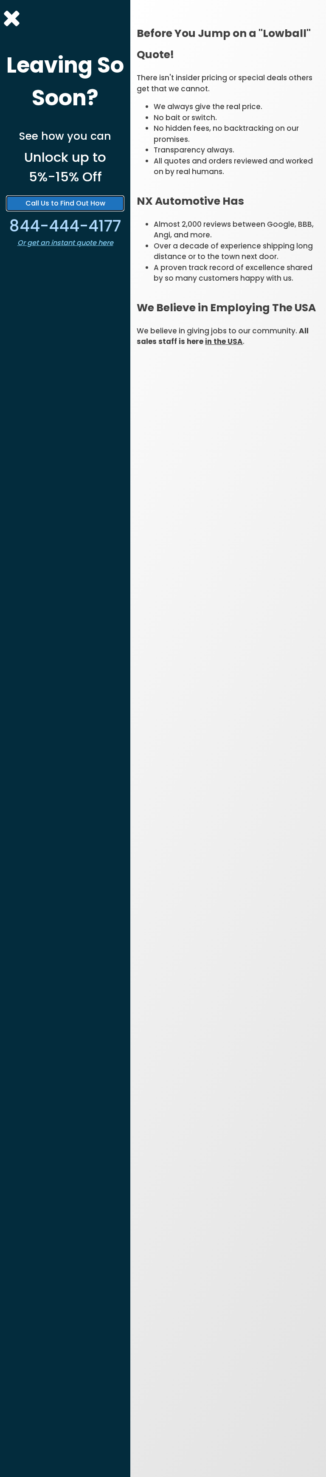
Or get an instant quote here (65, 243)
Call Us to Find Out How (65, 203)
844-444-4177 (65, 226)
